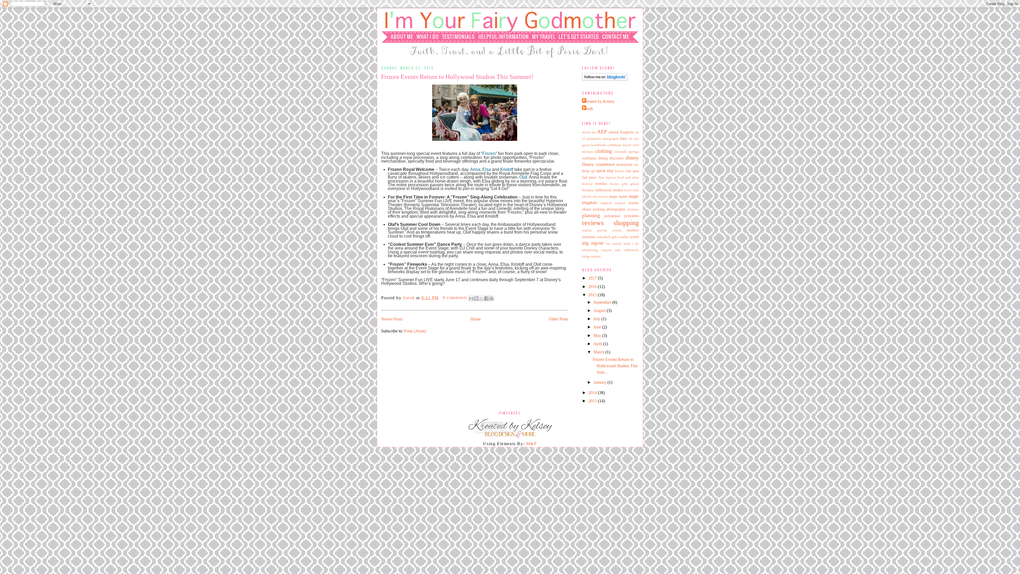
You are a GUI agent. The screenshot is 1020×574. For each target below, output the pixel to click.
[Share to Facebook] (486, 298)
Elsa (486, 169)
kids (636, 190)
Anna (475, 169)
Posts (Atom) (415, 331)
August (600, 310)
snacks (587, 230)
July (597, 318)
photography (615, 209)
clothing (603, 151)
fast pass (632, 171)
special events (609, 230)
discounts (616, 158)
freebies (601, 184)
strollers (633, 230)
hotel (628, 190)
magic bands (618, 196)
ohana (586, 209)
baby (623, 138)
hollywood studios (609, 190)
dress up (588, 171)
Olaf (523, 177)
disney (632, 158)
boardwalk (598, 145)
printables (631, 216)
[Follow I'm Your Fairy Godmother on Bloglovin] (605, 79)
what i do (631, 244)
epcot (600, 170)
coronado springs (626, 152)
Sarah (409, 297)
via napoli (613, 244)
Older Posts (558, 319)
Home (475, 319)
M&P (531, 443)
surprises (588, 237)
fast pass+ (589, 177)
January (600, 382)
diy (636, 165)
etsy (610, 170)
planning (591, 215)
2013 (593, 401)
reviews (593, 223)
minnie (633, 203)
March (599, 352)
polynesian (612, 216)
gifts (625, 184)
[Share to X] (481, 298)
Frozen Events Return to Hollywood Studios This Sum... (615, 365)
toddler (624, 237)
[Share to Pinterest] (491, 298)
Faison (619, 171)
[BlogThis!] (476, 298)
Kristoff (506, 169)
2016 (593, 286)
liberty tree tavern (595, 197)
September (602, 302)
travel (634, 237)
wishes (596, 256)
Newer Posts (391, 319)
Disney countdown (598, 164)
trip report (592, 243)
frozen (614, 184)
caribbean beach (619, 145)
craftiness (589, 158)
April (598, 343)
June (597, 327)
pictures (633, 209)
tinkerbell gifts (607, 237)
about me (589, 132)
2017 (593, 278)
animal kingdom (621, 132)
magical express (613, 203)
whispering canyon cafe (601, 250)
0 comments (455, 297)
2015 (593, 295)
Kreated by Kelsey (599, 101)
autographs (611, 139)
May (597, 335)
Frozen (489, 153)
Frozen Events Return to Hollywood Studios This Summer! (457, 76)
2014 (593, 392)
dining (603, 158)
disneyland (624, 164)
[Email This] (471, 298)
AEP (602, 131)
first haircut (607, 177)
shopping (626, 223)
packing (599, 209)
